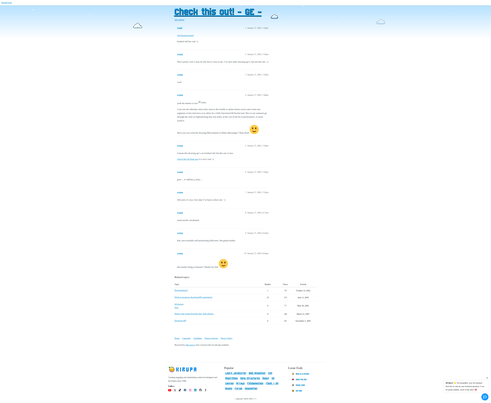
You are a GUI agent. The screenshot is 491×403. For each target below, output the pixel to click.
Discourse (190, 345)
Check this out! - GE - (217, 12)
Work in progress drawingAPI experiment (193, 297)
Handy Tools (300, 385)
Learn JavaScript (235, 373)
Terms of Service (211, 338)
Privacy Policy (226, 338)
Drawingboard (181, 290)
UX (273, 378)
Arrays (240, 383)
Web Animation (257, 373)
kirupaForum (6, 3)
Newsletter (251, 388)
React (265, 378)
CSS (270, 373)
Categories (186, 338)
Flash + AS (272, 383)
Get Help (299, 391)
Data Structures (250, 378)
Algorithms (231, 378)
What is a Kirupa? (302, 374)
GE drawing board (185, 35)
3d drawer (179, 304)
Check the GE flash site (187, 159)
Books (228, 388)
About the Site (301, 379)
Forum (238, 388)
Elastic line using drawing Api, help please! (194, 314)
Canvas (229, 383)
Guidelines (197, 338)
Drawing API (180, 320)
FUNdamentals (255, 383)
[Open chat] (484, 396)
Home (177, 338)
